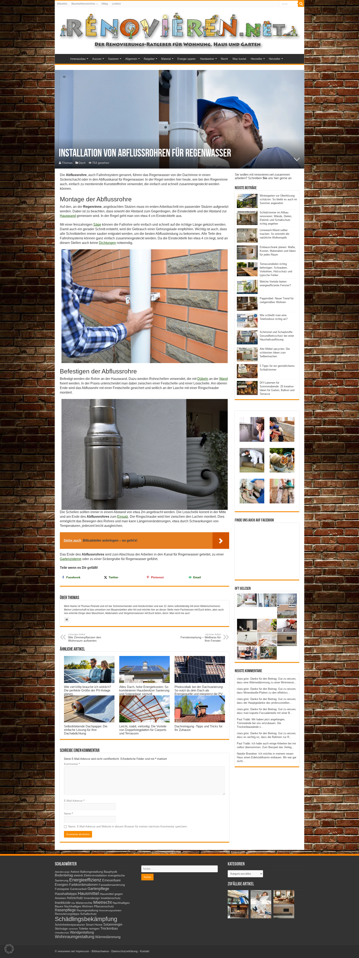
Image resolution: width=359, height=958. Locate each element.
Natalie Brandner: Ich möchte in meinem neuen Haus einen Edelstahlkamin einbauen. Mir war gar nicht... (266, 757)
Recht (224, 58)
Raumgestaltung (87, 910)
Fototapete (62, 889)
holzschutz (75, 898)
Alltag (104, 3)
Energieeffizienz (85, 879)
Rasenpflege (65, 910)
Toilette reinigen (89, 928)
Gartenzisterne (70, 559)
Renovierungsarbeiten (110, 910)
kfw (73, 903)
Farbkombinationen (83, 884)
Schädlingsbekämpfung (86, 918)
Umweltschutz (62, 932)
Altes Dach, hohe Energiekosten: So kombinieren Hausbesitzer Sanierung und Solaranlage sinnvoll (144, 690)
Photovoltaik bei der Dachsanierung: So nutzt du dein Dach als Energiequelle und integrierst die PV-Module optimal (199, 692)
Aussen (96, 58)
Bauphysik (110, 871)
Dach (82, 162)
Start (62, 58)
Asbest (74, 871)
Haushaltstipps (66, 894)
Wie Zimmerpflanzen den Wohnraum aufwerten (84, 637)
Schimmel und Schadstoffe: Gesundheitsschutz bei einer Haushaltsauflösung (277, 335)
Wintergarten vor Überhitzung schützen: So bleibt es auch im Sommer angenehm (278, 199)
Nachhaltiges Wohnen (78, 906)
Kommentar (72, 764)
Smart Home (94, 924)
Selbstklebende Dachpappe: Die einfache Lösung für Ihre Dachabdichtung (85, 729)
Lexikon (116, 3)
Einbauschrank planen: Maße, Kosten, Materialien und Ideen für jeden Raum (278, 251)
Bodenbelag (64, 875)
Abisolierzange (62, 872)
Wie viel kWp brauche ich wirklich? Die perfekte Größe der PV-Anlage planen (87, 690)
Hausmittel (88, 893)
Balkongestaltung (91, 871)
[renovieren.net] (179, 30)
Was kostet (239, 58)
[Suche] (301, 4)
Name (68, 813)
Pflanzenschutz (104, 906)
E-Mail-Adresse (74, 800)
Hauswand (68, 216)
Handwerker (207, 58)
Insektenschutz (110, 898)
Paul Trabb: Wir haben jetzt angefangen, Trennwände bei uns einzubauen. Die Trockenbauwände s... (261, 723)
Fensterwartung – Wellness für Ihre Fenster (201, 637)
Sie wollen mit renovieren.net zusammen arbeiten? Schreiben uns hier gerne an (263, 176)
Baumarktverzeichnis (83, 3)
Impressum (82, 951)
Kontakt (144, 951)
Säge (97, 224)
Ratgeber (149, 58)
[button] (9, 949)
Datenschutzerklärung (124, 951)
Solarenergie (112, 924)
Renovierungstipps (67, 913)
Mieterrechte (84, 902)
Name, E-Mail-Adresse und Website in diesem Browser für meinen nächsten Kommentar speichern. (128, 826)
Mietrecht (102, 902)
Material (166, 58)
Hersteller (256, 58)
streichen (73, 928)
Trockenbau (109, 928)
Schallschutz (88, 913)
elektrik (78, 875)
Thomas (67, 162)
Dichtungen (107, 243)
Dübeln (202, 379)
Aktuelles (62, 3)
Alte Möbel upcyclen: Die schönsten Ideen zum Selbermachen (275, 352)
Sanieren (113, 58)
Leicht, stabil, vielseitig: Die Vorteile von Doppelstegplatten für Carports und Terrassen (142, 729)
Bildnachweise (100, 951)
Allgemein (131, 58)
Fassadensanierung (112, 884)
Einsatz (122, 516)
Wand (223, 379)
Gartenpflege (98, 889)
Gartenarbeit (78, 889)
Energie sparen (186, 58)
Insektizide (63, 902)
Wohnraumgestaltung (74, 936)
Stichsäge (61, 928)
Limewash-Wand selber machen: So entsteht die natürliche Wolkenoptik (274, 234)
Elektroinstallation (95, 875)
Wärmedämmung (107, 937)
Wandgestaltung (82, 932)
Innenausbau (78, 58)
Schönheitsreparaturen (70, 924)
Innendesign (92, 898)
